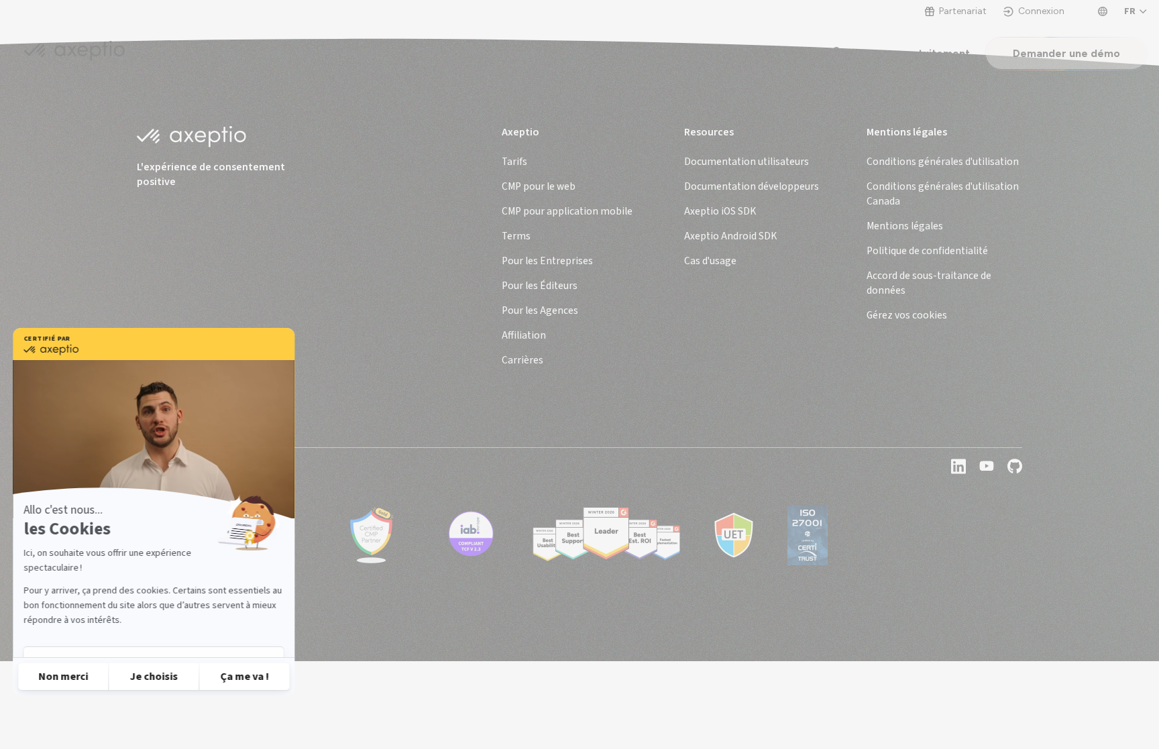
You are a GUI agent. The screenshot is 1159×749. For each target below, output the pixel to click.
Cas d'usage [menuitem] (710, 260)
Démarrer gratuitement (909, 53)
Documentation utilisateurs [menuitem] (746, 161)
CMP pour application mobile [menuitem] (567, 211)
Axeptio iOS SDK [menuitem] (720, 211)
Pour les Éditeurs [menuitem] (539, 285)
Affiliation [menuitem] (524, 335)
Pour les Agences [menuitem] (540, 310)
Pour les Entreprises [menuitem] (547, 260)
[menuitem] (943, 161)
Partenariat (963, 11)
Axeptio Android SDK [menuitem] (730, 236)
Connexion (1041, 12)
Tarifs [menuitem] (514, 161)
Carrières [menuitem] (522, 360)
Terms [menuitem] (516, 236)
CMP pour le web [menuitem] (538, 186)
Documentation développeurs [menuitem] (751, 186)
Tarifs (428, 53)
